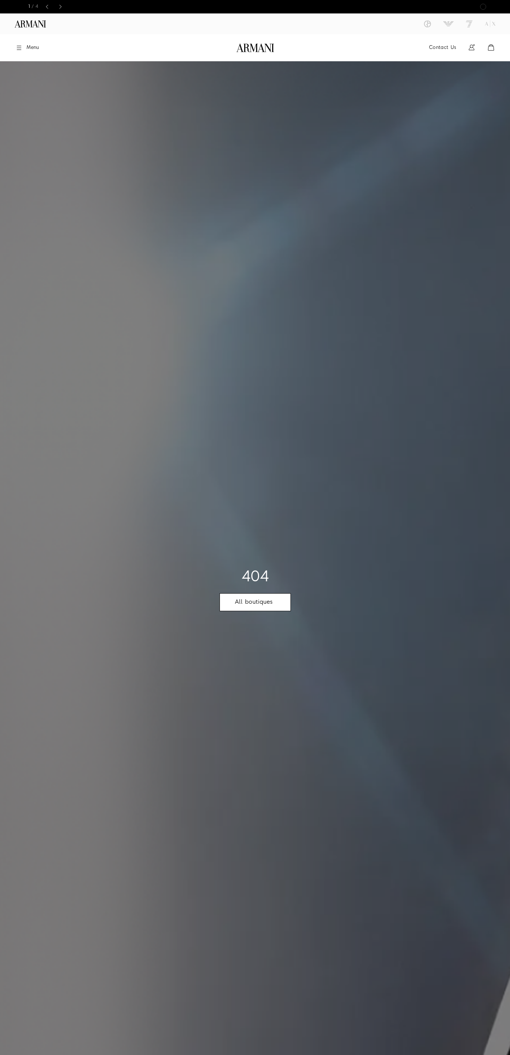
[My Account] (471, 47)
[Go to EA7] (469, 24)
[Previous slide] (47, 6)
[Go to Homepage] (255, 47)
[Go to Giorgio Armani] (427, 24)
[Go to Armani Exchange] (490, 24)
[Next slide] (60, 6)
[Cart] (490, 47)
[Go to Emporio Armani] (448, 24)
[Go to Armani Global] (30, 24)
